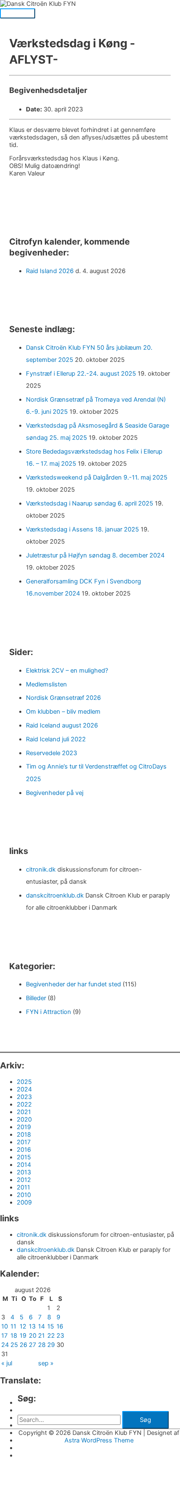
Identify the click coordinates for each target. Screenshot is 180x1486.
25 (14, 1345)
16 (60, 1326)
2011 (23, 1187)
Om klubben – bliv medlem (63, 711)
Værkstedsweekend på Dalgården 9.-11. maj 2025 (96, 477)
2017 (24, 1142)
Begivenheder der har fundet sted (73, 984)
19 (23, 1335)
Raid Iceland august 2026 (62, 725)
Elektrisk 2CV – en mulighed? (67, 670)
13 (32, 1326)
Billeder (36, 998)
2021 (24, 1112)
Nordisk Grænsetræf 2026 (63, 698)
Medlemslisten (46, 684)
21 (41, 1335)
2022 (24, 1104)
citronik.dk (41, 869)
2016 (24, 1149)
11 (13, 1326)
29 (51, 1345)
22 (51, 1335)
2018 (24, 1134)
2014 (24, 1165)
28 (42, 1345)
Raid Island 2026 (50, 271)
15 (50, 1326)
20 (32, 1335)
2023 (24, 1097)
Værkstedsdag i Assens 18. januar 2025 (82, 529)
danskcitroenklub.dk (55, 895)
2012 (24, 1180)
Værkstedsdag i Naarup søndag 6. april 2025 (89, 503)
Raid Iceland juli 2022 (56, 739)
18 (13, 1335)
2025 (24, 1082)
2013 (24, 1172)
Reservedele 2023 (51, 753)
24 (5, 1345)
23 (60, 1335)
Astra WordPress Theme (99, 1440)
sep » (46, 1363)
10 (4, 1326)
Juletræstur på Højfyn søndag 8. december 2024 (95, 555)
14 (41, 1326)
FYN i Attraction (48, 1012)
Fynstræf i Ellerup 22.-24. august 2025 (81, 373)
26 (23, 1345)
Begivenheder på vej (54, 793)
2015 (24, 1157)
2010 (24, 1195)
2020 (24, 1119)
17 (4, 1335)
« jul (6, 1363)
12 (23, 1326)
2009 (24, 1202)
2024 (24, 1089)
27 (32, 1345)
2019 (24, 1127)
